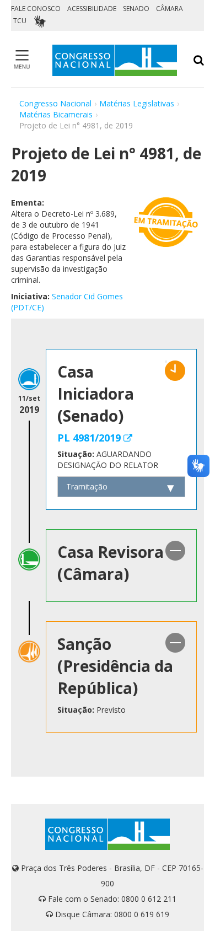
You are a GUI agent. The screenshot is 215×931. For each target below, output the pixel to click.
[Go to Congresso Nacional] (114, 60)
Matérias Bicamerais (56, 114)
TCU (19, 20)
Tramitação (87, 486)
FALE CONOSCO (36, 8)
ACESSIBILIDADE (91, 8)
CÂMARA (169, 8)
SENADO (136, 8)
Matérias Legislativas (136, 103)
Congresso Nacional (55, 103)
